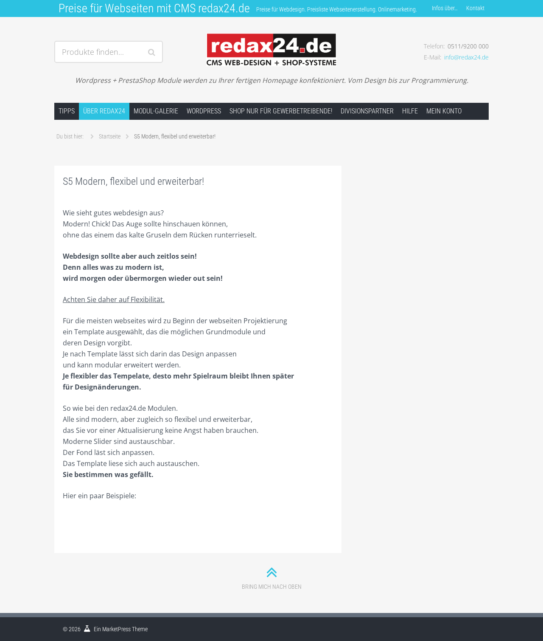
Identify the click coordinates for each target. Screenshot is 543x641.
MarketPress (116, 629)
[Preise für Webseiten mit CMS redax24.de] (271, 41)
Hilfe (410, 111)
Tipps (67, 111)
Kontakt (475, 8)
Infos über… (445, 8)
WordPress (204, 111)
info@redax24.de (466, 57)
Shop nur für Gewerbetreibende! (281, 111)
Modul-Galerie (156, 111)
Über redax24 (104, 111)
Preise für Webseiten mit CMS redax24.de (154, 8)
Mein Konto (444, 111)
